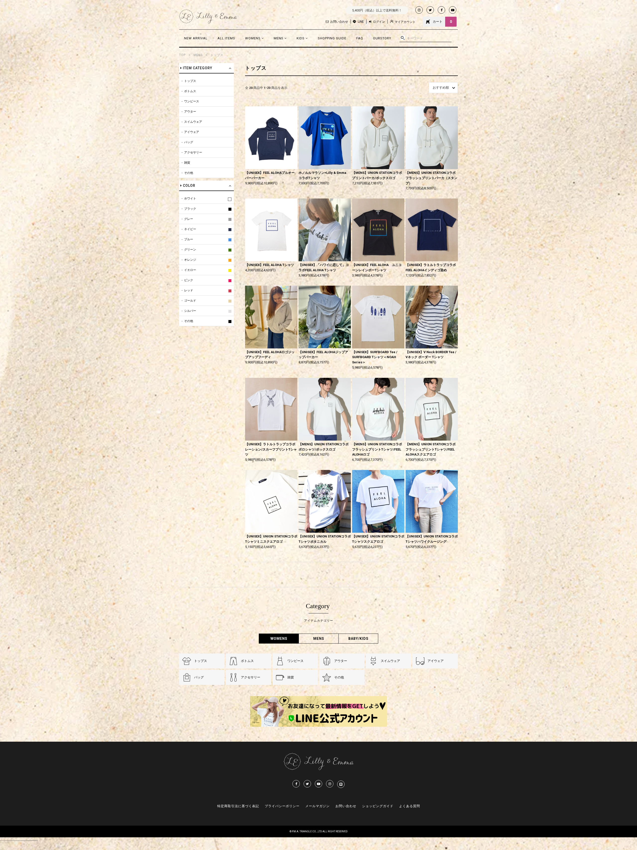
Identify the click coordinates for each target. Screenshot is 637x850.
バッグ (188, 142)
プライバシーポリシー (282, 806)
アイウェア (191, 132)
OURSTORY (382, 38)
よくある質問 (409, 806)
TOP (182, 55)
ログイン (379, 21)
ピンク (188, 280)
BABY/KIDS (358, 639)
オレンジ (190, 260)
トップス (217, 55)
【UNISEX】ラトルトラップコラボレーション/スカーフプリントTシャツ (271, 449)
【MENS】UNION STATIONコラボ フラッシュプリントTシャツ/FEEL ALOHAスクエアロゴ (431, 449)
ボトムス (190, 91)
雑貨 (187, 162)
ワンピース (191, 101)
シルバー (190, 311)
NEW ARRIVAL (196, 38)
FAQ (359, 38)
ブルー (188, 239)
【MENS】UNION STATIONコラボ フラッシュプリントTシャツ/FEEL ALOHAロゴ (377, 449)
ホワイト (190, 198)
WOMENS (253, 38)
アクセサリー (193, 152)
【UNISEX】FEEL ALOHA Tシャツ (269, 265)
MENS (279, 38)
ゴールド (190, 300)
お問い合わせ (339, 21)
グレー (188, 219)
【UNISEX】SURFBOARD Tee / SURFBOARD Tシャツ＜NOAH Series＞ (374, 357)
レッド (188, 290)
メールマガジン (317, 806)
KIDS (301, 38)
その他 (188, 173)
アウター (190, 111)
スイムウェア (193, 122)
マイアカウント (405, 22)
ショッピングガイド (377, 806)
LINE (361, 21)
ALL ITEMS (226, 38)
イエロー (190, 270)
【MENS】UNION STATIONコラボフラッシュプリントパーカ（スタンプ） (431, 178)
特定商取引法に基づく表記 (238, 806)
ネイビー (190, 229)
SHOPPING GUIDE (332, 38)
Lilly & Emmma (208, 16)
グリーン (190, 249)
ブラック (190, 208)
